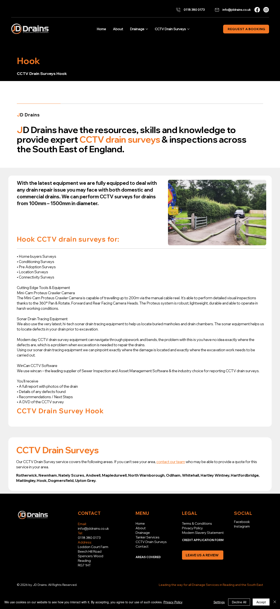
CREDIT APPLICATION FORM (203, 540)
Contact (142, 546)
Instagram (242, 526)
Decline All (239, 602)
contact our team (170, 461)
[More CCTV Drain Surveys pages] (188, 29)
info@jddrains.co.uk (93, 528)
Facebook (242, 522)
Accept (261, 602)
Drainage (143, 533)
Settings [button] (219, 602)
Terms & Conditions (197, 523)
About (141, 528)
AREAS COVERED (148, 557)
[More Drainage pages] (147, 29)
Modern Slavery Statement (203, 533)
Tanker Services (147, 537)
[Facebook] (257, 9)
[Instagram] (266, 9)
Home (140, 523)
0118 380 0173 (89, 538)
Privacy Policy (192, 528)
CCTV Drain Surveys (151, 542)
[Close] (274, 602)
